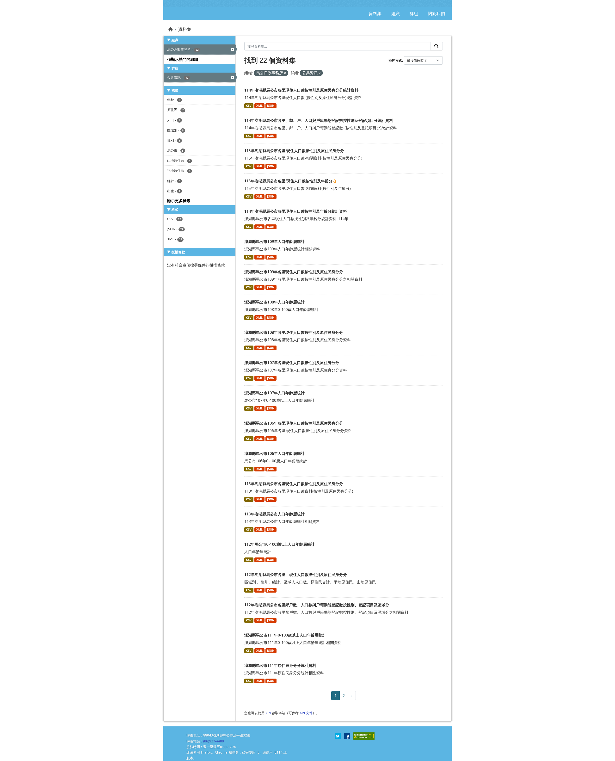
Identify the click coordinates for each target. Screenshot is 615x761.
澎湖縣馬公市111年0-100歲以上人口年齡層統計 (285, 635)
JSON (271, 106)
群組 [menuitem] (413, 13)
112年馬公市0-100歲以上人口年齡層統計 (279, 544)
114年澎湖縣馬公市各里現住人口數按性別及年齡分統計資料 (295, 211)
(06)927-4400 (213, 741)
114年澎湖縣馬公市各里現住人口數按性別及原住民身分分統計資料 (301, 90)
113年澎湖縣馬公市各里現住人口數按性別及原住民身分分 (293, 483)
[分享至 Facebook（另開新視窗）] (347, 735)
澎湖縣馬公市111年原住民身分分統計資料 (280, 665)
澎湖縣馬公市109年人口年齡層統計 (274, 241)
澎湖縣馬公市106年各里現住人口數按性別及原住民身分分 (293, 423)
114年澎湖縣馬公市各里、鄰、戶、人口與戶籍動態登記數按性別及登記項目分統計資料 (318, 120)
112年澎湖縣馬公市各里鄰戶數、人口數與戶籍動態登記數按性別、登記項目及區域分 (316, 604)
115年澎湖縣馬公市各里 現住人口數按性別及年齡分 (288, 181)
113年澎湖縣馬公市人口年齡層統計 (274, 514)
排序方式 (395, 60)
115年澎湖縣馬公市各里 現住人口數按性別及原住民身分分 (294, 150)
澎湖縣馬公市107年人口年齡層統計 (274, 393)
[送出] (436, 46)
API (268, 713)
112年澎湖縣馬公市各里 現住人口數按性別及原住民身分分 (295, 574)
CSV (249, 106)
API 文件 (306, 713)
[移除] (285, 73)
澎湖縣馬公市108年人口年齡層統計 (274, 302)
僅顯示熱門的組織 (182, 59)
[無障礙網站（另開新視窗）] (364, 735)
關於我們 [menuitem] (436, 13)
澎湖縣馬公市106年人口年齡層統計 (274, 453)
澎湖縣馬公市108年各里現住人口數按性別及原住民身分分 (293, 332)
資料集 (184, 29)
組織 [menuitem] (395, 13)
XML (259, 106)
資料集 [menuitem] (375, 13)
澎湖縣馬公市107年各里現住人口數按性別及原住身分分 (291, 362)
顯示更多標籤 (178, 200)
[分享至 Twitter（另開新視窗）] (337, 735)
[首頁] (170, 29)
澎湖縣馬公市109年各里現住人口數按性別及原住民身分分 (293, 271)
